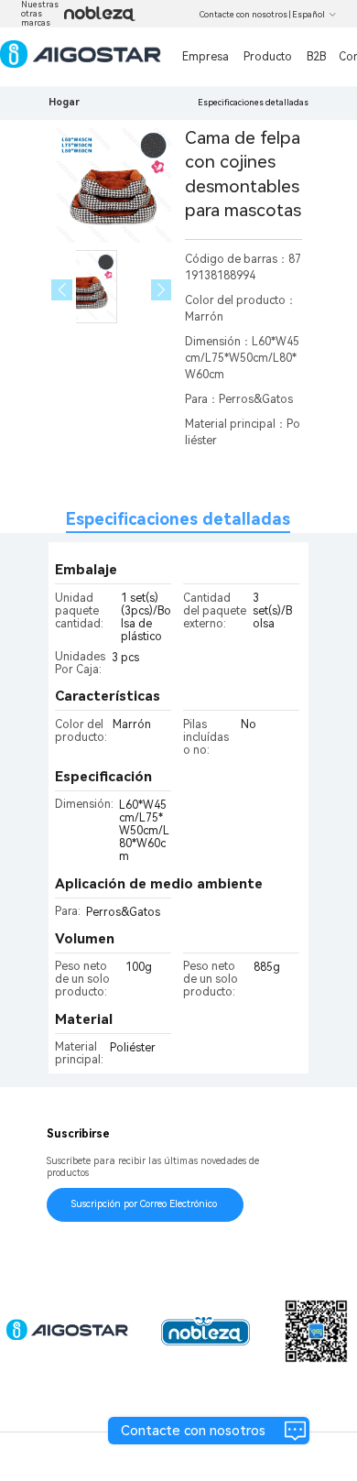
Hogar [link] (64, 102)
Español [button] (308, 14)
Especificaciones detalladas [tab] (178, 518)
